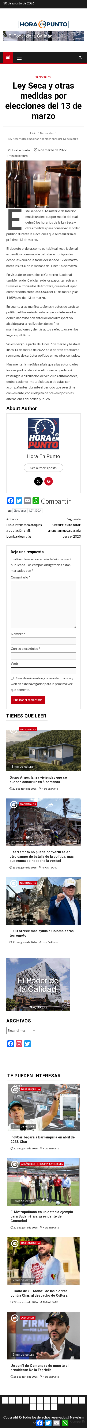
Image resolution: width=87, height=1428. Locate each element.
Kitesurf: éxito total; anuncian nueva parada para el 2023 (64, 527)
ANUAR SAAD (49, 867)
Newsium (77, 1417)
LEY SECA (35, 510)
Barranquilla (30, 1089)
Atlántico (28, 1163)
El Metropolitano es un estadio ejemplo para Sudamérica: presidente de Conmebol (42, 1216)
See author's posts (43, 468)
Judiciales (27, 1317)
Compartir (56, 501)
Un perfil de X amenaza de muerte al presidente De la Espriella (39, 1368)
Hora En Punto (20, 150)
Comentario (20, 577)
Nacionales (42, 77)
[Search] (80, 58)
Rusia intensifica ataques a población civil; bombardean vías (24, 527)
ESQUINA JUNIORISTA (50, 1163)
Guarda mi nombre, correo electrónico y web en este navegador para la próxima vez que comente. (42, 683)
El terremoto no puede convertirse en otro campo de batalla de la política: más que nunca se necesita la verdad (42, 856)
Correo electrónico (25, 648)
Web (14, 663)
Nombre (18, 634)
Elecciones (20, 510)
